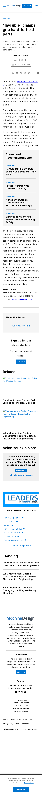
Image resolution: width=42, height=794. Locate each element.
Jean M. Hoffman (21, 55)
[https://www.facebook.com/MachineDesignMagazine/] (16, 692)
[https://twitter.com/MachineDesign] (22, 692)
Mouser (7, 525)
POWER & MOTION (21, 711)
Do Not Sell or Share (26, 719)
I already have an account (21, 475)
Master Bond (9, 521)
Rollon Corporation (12, 532)
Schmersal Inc (10, 536)
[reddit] (25, 73)
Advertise (14, 719)
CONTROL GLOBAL (21, 706)
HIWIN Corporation (12, 518)
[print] (38, 73)
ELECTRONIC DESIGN (21, 708)
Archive (6, 19)
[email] (29, 73)
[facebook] (12, 73)
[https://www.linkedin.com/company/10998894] (19, 692)
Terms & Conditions (21, 724)
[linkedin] (17, 73)
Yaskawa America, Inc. (14, 540)
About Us (6, 719)
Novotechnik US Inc (13, 529)
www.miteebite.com (22, 299)
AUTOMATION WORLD (21, 703)
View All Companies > (21, 545)
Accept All (21, 789)
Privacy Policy (8, 724)
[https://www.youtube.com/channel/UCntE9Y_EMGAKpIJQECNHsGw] (25, 692)
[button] (4, 6)
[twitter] (21, 73)
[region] (21, 784)
